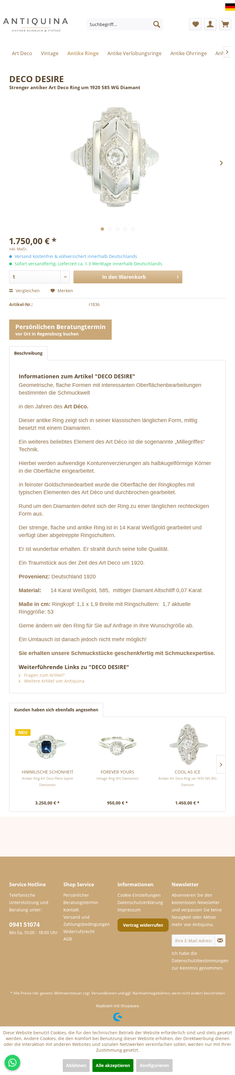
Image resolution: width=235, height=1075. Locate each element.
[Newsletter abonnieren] (220, 940)
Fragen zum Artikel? (44, 675)
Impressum (129, 910)
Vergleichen (27, 290)
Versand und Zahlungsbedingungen (86, 920)
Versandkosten (104, 993)
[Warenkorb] (225, 24)
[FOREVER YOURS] (118, 744)
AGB (67, 939)
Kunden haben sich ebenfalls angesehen (56, 710)
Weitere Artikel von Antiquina (53, 681)
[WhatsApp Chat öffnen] (12, 1062)
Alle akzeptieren (113, 1065)
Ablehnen (76, 1065)
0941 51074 (24, 925)
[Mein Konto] (210, 24)
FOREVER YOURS (117, 775)
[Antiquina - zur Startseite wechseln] (35, 25)
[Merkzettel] (195, 24)
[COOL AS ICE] (187, 744)
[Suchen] (156, 24)
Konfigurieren (154, 1065)
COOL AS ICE (188, 778)
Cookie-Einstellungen (139, 895)
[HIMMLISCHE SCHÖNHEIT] (48, 744)
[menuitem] (125, 24)
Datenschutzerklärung (140, 902)
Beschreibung (28, 353)
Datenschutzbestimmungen (200, 960)
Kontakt (71, 910)
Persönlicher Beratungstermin (80, 898)
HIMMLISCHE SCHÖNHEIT (47, 778)
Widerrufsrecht (79, 931)
